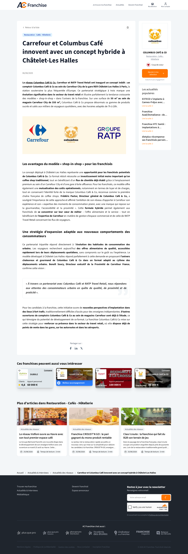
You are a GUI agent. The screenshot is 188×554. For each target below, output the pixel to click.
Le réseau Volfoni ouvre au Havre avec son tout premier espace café (41, 436)
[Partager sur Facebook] (70, 348)
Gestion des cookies (66, 547)
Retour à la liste (32, 27)
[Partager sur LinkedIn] (76, 348)
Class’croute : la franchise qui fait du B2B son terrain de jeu (144, 436)
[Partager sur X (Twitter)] (81, 348)
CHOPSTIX (113, 374)
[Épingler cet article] (128, 27)
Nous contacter (83, 547)
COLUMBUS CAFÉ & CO (155, 52)
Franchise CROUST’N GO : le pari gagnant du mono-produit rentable (91, 436)
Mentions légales (24, 547)
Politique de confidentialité (44, 547)
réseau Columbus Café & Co (40, 82)
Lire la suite (146, 106)
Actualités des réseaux (63, 472)
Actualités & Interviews (38, 472)
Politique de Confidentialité (158, 515)
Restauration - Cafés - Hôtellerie (37, 35)
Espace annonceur (80, 490)
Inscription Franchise (101, 547)
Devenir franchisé (80, 486)
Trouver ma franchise (27, 486)
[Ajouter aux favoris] (19, 370)
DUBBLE (34, 374)
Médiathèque (23, 494)
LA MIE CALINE (76, 374)
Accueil (20, 472)
